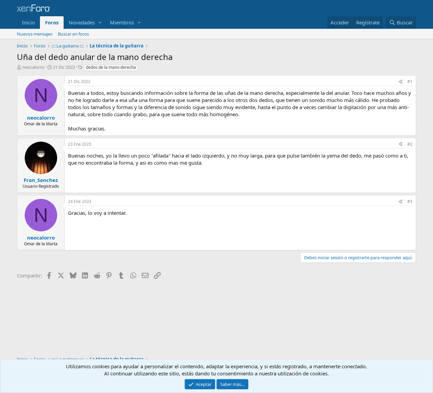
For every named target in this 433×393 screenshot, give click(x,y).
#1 (409, 81)
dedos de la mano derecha (111, 67)
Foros (52, 22)
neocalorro (33, 67)
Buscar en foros (73, 34)
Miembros (122, 22)
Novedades (82, 22)
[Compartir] (400, 82)
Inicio (28, 22)
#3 (409, 201)
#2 (409, 144)
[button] (100, 22)
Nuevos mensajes (34, 34)
